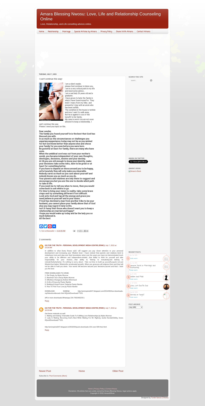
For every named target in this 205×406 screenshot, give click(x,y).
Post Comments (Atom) (58, 376)
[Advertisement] (102, 54)
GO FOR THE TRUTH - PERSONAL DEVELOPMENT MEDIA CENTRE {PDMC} (75, 245)
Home (41, 31)
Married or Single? (136, 294)
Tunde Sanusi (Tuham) (159, 398)
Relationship (53, 31)
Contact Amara (143, 31)
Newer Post (45, 371)
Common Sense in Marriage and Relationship (142, 266)
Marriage (66, 31)
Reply (47, 301)
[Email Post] (74, 231)
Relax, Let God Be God (138, 285)
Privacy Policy (106, 31)
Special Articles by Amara (85, 31)
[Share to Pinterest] (87, 231)
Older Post (117, 371)
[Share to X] (83, 231)
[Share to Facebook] (85, 231)
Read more (133, 258)
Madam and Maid (136, 276)
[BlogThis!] (80, 231)
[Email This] (78, 231)
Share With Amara (124, 31)
